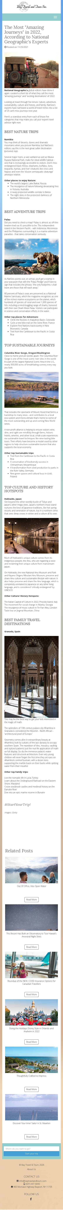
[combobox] (31, 1148)
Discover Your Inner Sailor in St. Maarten (31, 1123)
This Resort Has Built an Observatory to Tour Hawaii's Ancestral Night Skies (31, 935)
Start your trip (31, 1153)
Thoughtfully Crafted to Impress (31, 1075)
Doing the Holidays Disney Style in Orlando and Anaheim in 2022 (31, 1030)
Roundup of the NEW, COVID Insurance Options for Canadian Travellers (32, 982)
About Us (31, 1169)
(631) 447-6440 (33, 1183)
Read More (31, 899)
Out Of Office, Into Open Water (31, 886)
